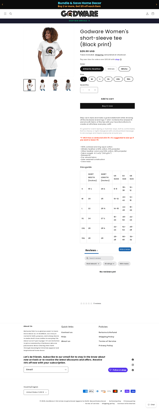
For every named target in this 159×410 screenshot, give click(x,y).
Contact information (126, 404)
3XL (128, 79)
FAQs (63, 336)
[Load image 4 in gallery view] (55, 85)
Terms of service (92, 404)
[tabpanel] (107, 277)
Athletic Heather (92, 69)
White (124, 69)
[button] (5, 13)
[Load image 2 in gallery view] (42, 85)
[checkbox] (124, 263)
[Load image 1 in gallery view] (29, 85)
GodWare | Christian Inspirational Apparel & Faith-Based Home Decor (76, 401)
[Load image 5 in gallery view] (68, 85)
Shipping (99, 55)
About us (65, 341)
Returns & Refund (108, 332)
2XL (118, 79)
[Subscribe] (65, 370)
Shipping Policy (106, 336)
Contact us (67, 332)
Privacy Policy (106, 345)
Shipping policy (108, 404)
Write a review (125, 249)
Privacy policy (129, 401)
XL (108, 79)
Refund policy (115, 401)
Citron (112, 69)
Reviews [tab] (91, 250)
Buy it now (107, 106)
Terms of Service (107, 341)
